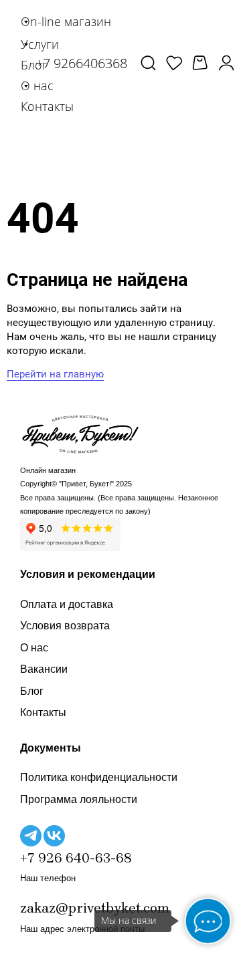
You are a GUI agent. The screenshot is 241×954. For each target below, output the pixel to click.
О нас (34, 647)
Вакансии (44, 669)
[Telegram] (31, 835)
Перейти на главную (55, 374)
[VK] (54, 835)
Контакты (43, 712)
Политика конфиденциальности (98, 777)
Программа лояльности (78, 799)
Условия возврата (65, 625)
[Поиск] (148, 62)
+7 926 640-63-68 (76, 858)
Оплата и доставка (66, 604)
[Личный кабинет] (226, 62)
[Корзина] (200, 63)
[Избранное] (174, 62)
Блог (32, 691)
